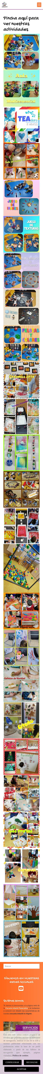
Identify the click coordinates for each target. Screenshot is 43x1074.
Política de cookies (20, 1055)
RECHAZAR (31, 1062)
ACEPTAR (21, 1069)
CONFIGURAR (12, 1062)
